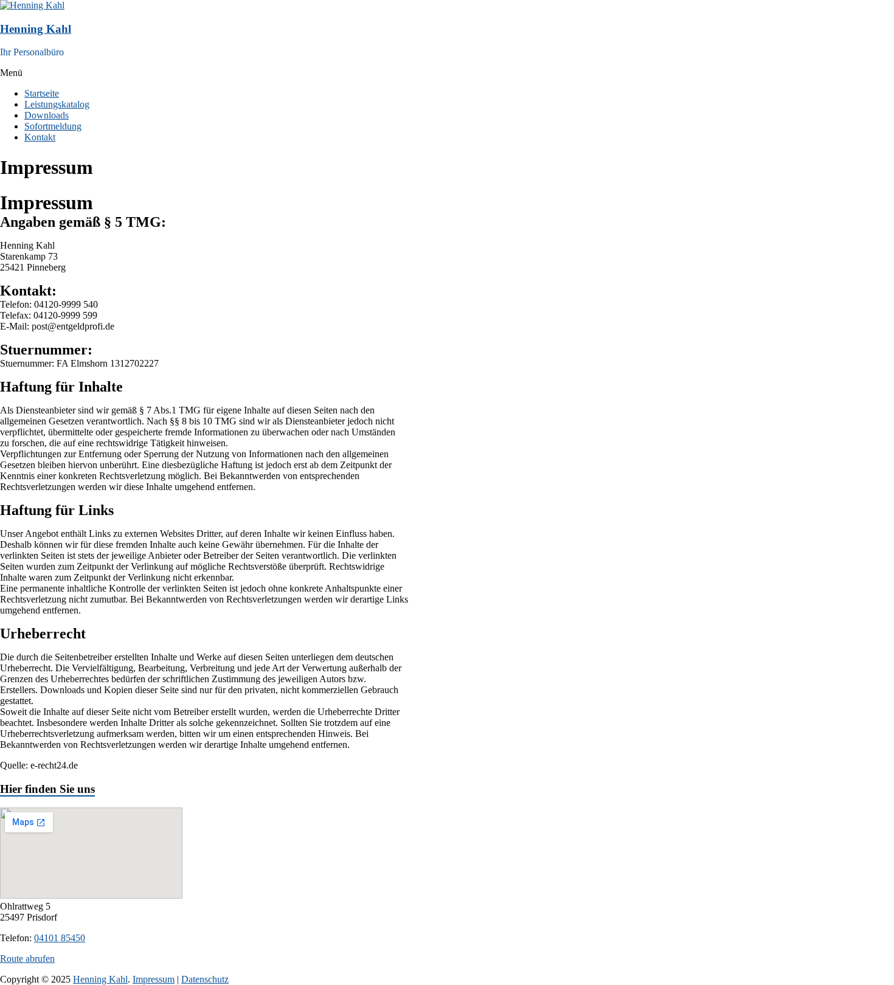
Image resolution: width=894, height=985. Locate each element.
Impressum (154, 979)
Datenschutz (205, 979)
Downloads (46, 115)
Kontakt (39, 137)
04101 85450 (59, 938)
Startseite (41, 93)
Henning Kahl (35, 28)
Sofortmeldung (52, 126)
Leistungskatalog (56, 104)
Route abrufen (27, 958)
